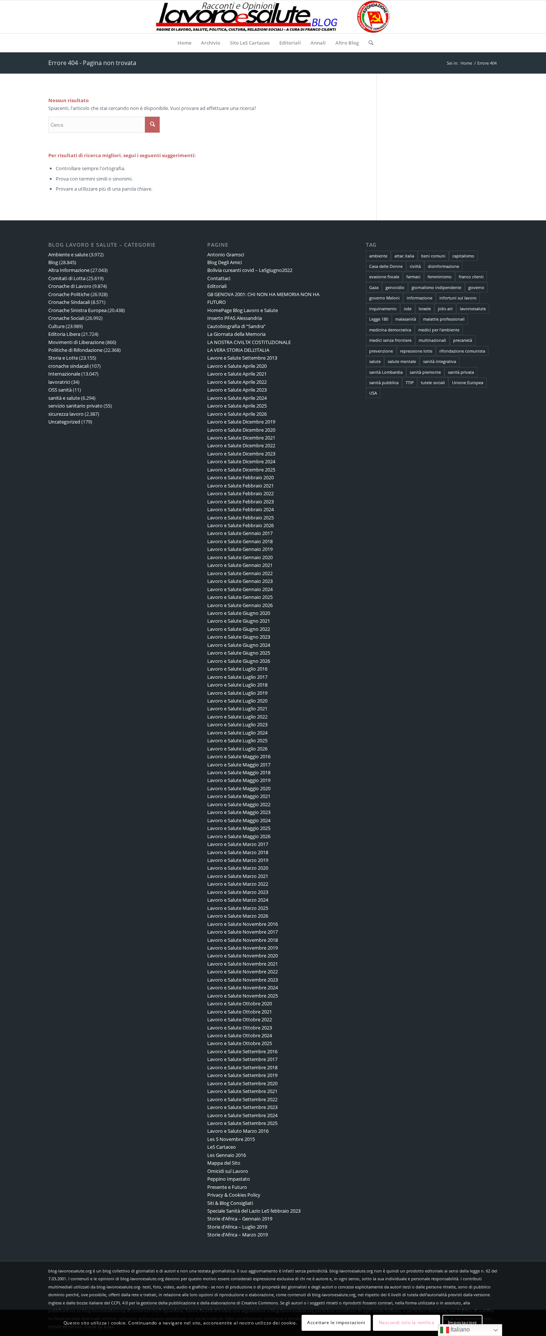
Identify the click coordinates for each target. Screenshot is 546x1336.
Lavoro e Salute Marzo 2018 (237, 852)
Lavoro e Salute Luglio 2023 (237, 724)
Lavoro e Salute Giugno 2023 (238, 636)
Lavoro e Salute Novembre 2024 (242, 987)
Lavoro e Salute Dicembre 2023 (241, 453)
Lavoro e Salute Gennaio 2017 (240, 533)
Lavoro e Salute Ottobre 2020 (239, 1003)
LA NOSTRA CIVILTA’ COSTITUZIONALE (249, 342)
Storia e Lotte (63, 357)
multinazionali (432, 340)
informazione (419, 298)
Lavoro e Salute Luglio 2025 (237, 740)
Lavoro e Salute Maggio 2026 (238, 836)
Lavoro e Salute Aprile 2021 (237, 373)
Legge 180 (378, 319)
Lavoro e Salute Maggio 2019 (238, 780)
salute (375, 361)
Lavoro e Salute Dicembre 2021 (241, 437)
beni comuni (433, 256)
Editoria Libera (64, 334)
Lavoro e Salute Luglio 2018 (237, 684)
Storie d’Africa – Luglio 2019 (237, 1226)
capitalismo (463, 256)
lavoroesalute (473, 308)
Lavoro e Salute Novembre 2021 (242, 963)
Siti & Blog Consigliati (230, 1203)
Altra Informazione (69, 270)
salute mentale (402, 361)
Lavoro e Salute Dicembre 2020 (241, 430)
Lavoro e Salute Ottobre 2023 (239, 1027)
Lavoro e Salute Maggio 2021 (238, 796)
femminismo (440, 276)
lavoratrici (59, 382)
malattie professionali (444, 319)
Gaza (373, 287)
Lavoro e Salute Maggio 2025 (238, 828)
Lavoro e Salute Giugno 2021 (238, 620)
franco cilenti (471, 276)
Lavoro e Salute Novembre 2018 (242, 940)
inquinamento (383, 308)
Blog (53, 262)
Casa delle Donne (386, 266)
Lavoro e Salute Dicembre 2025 (241, 469)
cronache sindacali (68, 366)
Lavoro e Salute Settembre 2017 (242, 1059)
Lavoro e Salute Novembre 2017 (242, 931)
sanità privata (461, 372)
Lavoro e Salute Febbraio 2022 (240, 493)
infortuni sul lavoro (458, 298)
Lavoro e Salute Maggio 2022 (238, 804)
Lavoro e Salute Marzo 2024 (237, 899)
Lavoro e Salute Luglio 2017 (237, 677)
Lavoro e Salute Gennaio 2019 (240, 549)
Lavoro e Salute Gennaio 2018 (240, 541)
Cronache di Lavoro (69, 286)
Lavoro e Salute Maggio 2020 (238, 788)
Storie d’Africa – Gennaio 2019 (239, 1218)
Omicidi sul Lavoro (227, 1171)
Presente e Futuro (227, 1187)
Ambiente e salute (68, 254)
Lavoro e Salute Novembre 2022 (242, 971)
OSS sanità (60, 389)
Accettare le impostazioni (336, 1323)
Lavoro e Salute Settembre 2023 (242, 1107)
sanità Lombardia (386, 372)
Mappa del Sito (223, 1163)
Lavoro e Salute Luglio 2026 (237, 748)
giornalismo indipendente (436, 287)
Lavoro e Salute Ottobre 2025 (239, 1043)
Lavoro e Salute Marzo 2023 (237, 892)
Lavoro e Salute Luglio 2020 (237, 700)
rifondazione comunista (462, 351)
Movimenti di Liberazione (76, 342)
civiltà (415, 266)
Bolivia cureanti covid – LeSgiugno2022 (249, 270)
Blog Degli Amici (224, 262)
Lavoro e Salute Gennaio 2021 (240, 565)
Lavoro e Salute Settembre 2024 (242, 1115)
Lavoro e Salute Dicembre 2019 (241, 421)
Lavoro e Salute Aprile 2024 (237, 398)
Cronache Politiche (69, 294)
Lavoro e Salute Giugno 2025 (238, 652)
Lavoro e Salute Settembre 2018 (242, 1067)
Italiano (459, 1329)
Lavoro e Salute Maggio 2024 (238, 820)
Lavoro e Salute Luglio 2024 (237, 732)
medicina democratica (390, 330)
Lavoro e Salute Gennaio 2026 (240, 605)
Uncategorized (64, 421)
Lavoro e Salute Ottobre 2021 (239, 1011)
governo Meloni (384, 298)
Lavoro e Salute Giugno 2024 (238, 645)
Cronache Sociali (66, 318)
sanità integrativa (439, 361)
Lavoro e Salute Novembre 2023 (242, 979)
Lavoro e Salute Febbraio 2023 (240, 501)
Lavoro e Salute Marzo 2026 (237, 915)
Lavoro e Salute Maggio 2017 (238, 764)
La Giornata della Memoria (236, 334)
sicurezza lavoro (66, 414)
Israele (425, 308)
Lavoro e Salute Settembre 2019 (242, 1075)
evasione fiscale (384, 276)
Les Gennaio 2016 (226, 1155)
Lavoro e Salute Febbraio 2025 (240, 517)
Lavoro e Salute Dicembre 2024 (241, 461)
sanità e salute (64, 398)
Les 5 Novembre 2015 (231, 1139)
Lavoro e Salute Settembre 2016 (242, 1051)
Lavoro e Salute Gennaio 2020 (240, 557)
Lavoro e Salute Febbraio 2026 (240, 525)
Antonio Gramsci (225, 254)
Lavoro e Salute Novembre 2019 (242, 947)
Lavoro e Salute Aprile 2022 (237, 382)
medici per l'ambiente (438, 330)
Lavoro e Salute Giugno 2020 (238, 613)
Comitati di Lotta (66, 278)
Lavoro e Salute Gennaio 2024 (240, 589)
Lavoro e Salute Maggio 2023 (238, 812)
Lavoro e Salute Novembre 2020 (242, 955)
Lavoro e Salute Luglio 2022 (237, 716)
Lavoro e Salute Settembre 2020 (242, 1083)
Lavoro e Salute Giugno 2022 (238, 629)
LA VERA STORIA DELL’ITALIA (238, 350)
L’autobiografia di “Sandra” (236, 326)
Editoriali (217, 286)
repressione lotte (416, 351)
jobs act (445, 308)
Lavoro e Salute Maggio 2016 (238, 756)
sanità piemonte (425, 372)
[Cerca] (368, 42)
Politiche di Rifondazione (75, 350)
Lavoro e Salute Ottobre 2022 (239, 1019)
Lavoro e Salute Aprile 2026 (237, 414)
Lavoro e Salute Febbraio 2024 (240, 509)
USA (373, 393)
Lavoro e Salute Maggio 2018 (238, 772)
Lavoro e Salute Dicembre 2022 (241, 445)
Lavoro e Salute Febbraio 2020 (240, 477)
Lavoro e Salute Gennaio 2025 (240, 597)
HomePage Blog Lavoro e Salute (242, 310)
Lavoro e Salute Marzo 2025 (237, 908)
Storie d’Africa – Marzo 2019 (237, 1234)
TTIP (410, 382)
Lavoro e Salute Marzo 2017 (237, 844)
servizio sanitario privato (75, 405)
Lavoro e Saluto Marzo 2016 (238, 1131)
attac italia (404, 256)
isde (408, 308)
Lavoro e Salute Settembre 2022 (242, 1099)
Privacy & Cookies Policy (233, 1194)
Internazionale (64, 373)
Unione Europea (467, 382)
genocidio (395, 287)
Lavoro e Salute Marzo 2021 (237, 876)
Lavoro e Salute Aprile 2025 (237, 405)
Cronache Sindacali (69, 302)
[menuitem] (184, 42)
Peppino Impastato (228, 1179)
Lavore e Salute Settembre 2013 (242, 357)
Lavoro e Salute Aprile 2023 (237, 389)
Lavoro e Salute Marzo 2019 (237, 860)
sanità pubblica (384, 382)
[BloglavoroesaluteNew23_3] (273, 16)
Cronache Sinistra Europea (77, 310)
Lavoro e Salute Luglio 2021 (237, 708)
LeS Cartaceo (221, 1147)
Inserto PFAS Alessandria (234, 318)
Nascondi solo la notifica (407, 1323)
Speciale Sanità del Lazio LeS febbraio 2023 (253, 1210)
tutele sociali (433, 382)
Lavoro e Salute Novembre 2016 (242, 924)
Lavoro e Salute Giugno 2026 (238, 661)
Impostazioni (462, 1323)
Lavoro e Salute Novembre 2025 (242, 995)
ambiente (378, 256)
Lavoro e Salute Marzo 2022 (237, 884)
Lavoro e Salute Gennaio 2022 (240, 573)
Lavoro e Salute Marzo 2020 (237, 868)
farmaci (413, 276)
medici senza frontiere (390, 340)
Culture (56, 326)
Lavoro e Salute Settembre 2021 (242, 1091)
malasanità (405, 319)
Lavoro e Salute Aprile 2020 (237, 366)
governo (476, 287)
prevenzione (381, 351)
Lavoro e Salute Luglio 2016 (237, 668)
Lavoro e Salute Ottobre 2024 (239, 1035)
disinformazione (443, 266)
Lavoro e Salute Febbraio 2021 (240, 485)
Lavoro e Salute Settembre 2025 (242, 1123)
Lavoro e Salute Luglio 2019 (237, 693)
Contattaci (218, 278)
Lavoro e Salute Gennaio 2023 (240, 581)
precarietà (462, 340)
